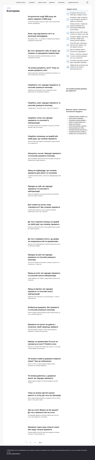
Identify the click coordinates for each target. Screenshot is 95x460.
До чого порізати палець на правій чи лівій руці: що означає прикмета (43, 223)
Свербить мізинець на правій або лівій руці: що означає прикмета (43, 137)
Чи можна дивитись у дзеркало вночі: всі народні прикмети (42, 377)
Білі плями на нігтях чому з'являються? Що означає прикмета (44, 206)
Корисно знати (20, 2)
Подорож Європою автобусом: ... (78, 129)
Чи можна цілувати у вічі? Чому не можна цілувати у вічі (43, 69)
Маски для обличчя (74, 124)
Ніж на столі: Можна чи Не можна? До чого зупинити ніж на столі (43, 411)
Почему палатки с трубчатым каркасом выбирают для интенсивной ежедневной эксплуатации (78, 26)
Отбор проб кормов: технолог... (78, 126)
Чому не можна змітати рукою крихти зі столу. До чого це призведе (44, 394)
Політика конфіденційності (13, 453)
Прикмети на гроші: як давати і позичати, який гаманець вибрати (43, 325)
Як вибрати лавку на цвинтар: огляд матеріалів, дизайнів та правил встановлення (79, 19)
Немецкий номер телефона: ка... (78, 116)
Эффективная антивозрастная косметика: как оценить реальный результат (79, 67)
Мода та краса (42, 2)
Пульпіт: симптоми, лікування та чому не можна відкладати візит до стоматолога (79, 56)
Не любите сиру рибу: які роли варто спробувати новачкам (79, 61)
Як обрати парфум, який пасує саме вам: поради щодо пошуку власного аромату (79, 38)
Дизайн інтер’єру (73, 2)
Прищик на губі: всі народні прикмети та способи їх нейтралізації (40, 188)
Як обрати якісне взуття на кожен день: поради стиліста (78, 14)
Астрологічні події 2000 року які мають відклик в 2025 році (42, 17)
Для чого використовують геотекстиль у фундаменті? (78, 50)
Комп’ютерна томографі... (76, 118)
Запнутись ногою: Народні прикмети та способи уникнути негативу (44, 154)
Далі (40, 442)
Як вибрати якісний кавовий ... (78, 120)
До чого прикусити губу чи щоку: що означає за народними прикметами (44, 52)
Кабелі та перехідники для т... (77, 122)
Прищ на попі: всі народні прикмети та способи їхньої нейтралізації (44, 274)
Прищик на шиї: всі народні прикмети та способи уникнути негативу (42, 257)
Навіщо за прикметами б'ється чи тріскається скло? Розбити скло (43, 343)
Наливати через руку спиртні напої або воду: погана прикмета (43, 428)
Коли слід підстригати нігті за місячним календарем (41, 35)
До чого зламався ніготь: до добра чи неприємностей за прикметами (43, 240)
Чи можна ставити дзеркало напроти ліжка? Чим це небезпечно (44, 360)
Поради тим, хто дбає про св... (78, 133)
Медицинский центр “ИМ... (77, 128)
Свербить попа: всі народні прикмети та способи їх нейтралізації (40, 120)
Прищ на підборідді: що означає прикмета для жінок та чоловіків (42, 171)
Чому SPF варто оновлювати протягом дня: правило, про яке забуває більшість (78, 45)
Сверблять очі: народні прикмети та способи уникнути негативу (44, 86)
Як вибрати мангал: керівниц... (78, 131)
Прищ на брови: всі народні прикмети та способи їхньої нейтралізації (40, 291)
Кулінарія (31, 2)
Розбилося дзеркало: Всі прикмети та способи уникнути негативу (43, 308)
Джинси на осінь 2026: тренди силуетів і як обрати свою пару (79, 33)
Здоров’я (51, 2)
